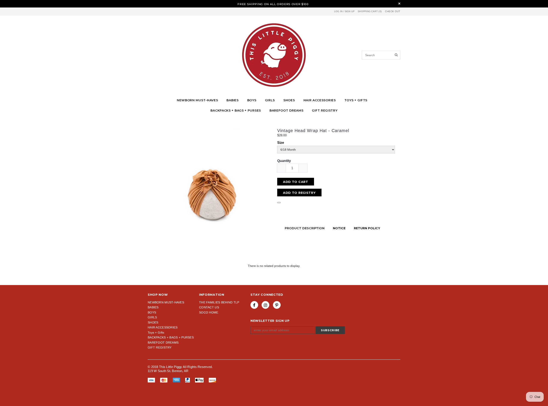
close (399, 3)
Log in (338, 11)
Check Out (392, 11)
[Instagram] (265, 305)
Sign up (350, 11)
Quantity (284, 161)
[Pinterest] (277, 305)
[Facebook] (254, 305)
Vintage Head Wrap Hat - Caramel (313, 130)
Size (280, 142)
